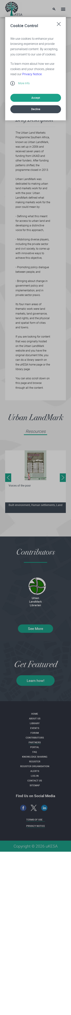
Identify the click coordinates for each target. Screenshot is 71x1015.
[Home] (13, 8)
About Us (34, 718)
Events (34, 728)
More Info (24, 83)
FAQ (34, 751)
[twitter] (34, 808)
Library (35, 723)
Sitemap (35, 785)
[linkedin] (44, 808)
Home (34, 713)
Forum (35, 732)
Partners (35, 742)
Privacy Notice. (32, 74)
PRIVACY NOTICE (35, 825)
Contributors (35, 737)
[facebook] (23, 808)
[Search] (54, 9)
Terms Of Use (34, 819)
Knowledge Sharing (34, 756)
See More (35, 628)
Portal (34, 747)
